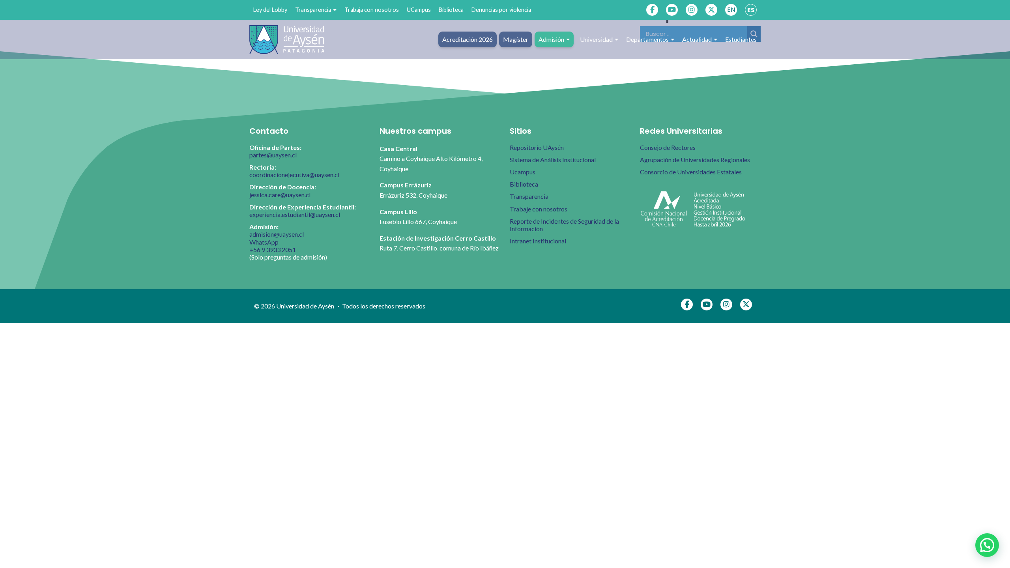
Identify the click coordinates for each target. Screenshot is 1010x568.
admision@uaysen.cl (276, 234)
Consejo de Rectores (668, 147)
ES (751, 10)
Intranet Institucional (538, 241)
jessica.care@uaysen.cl (279, 194)
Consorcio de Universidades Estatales (691, 172)
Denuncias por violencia (501, 9)
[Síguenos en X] (711, 10)
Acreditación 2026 (467, 39)
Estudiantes (741, 39)
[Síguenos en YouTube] (672, 10)
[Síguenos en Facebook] (652, 10)
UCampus (419, 9)
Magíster (515, 39)
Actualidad (697, 39)
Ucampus (522, 172)
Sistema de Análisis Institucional (553, 159)
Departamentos (647, 39)
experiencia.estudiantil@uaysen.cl (294, 214)
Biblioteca (451, 9)
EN (731, 9)
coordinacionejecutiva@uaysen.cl (294, 174)
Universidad (596, 39)
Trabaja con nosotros (371, 9)
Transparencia (313, 9)
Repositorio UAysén (537, 147)
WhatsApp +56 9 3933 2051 (272, 245)
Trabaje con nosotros (538, 209)
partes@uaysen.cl (273, 155)
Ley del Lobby (270, 9)
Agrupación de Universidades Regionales (695, 159)
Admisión (551, 39)
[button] (987, 545)
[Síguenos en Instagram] (692, 10)
